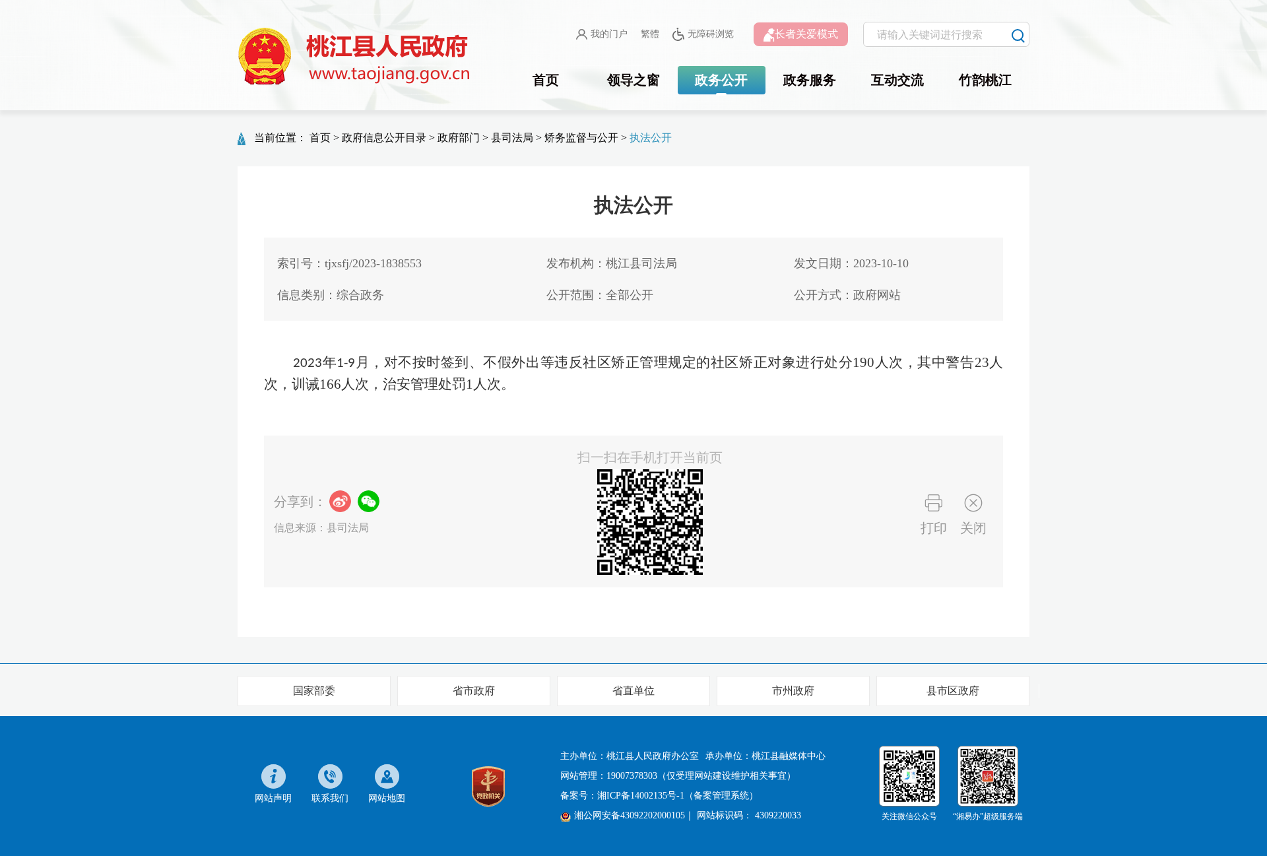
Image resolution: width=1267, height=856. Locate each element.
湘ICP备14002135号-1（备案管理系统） (677, 796)
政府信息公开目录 (384, 137)
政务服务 (809, 80)
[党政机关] (488, 786)
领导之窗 (633, 80)
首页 (546, 80)
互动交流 (897, 80)
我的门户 (609, 34)
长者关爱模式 (806, 34)
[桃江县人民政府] (356, 56)
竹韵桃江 (985, 80)
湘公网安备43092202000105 (629, 815)
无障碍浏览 (711, 34)
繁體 (650, 34)
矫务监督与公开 (581, 137)
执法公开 (651, 137)
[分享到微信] (368, 501)
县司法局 (512, 137)
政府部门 (459, 137)
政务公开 (721, 80)
